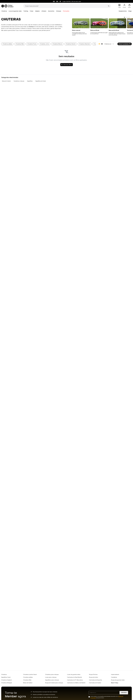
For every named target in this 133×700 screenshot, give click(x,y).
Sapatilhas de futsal (40, 81)
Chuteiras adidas (28, 677)
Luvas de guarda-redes (15, 11)
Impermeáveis (115, 674)
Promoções (66, 11)
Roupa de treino (93, 677)
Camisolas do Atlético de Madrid (76, 682)
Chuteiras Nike (27, 680)
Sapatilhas (29, 81)
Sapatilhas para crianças (52, 680)
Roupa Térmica (93, 674)
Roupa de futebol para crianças (54, 682)
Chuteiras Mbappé (6, 682)
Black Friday (114, 682)
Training (25, 11)
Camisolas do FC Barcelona (75, 680)
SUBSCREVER (124, 692)
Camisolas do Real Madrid (74, 677)
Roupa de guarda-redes (118, 680)
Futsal (31, 11)
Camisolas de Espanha (95, 680)
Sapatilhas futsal (5, 677)
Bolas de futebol (6, 81)
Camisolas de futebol (95, 682)
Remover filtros (67, 64)
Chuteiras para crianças (52, 674)
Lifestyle (43, 11)
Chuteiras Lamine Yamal (30, 674)
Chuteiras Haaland (6, 680)
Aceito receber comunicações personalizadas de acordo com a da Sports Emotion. (106, 697)
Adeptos (37, 11)
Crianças (58, 11)
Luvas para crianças (50, 677)
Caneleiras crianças (19, 81)
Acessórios (51, 11)
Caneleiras (114, 677)
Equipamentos (123, 11)
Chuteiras (4, 11)
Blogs (130, 11)
